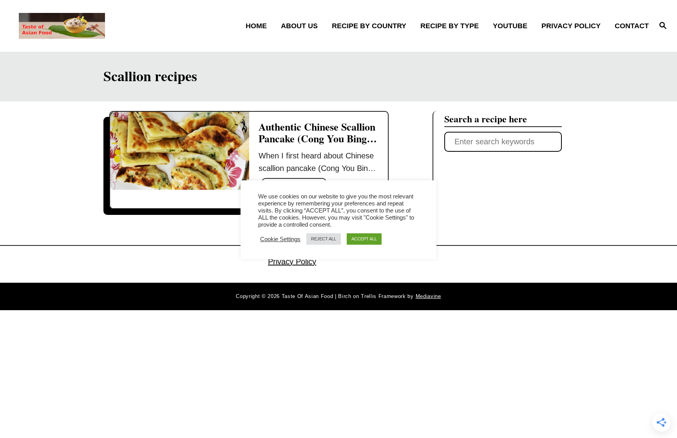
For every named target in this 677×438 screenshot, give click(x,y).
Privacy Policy (292, 261)
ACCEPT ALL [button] (364, 238)
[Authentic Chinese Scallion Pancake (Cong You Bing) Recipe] (179, 151)
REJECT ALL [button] (323, 238)
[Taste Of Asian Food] (97, 26)
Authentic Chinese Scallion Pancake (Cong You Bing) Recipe (317, 138)
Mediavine (428, 296)
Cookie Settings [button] (280, 239)
